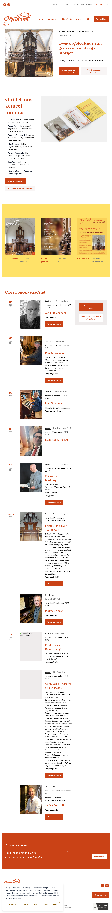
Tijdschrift (67, 19)
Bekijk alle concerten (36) (91, 307)
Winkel (79, 19)
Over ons (55, 4)
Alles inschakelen (50, 905)
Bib (87, 19)
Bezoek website (54, 324)
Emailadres (63, 852)
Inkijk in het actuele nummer (20, 188)
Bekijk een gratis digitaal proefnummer (94, 71)
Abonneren (52, 19)
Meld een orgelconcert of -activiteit (91, 317)
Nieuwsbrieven (78, 4)
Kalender (67, 4)
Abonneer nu (100, 895)
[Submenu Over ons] (60, 4)
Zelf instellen (13, 905)
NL (105, 4)
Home (40, 19)
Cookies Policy (66, 908)
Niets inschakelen (31, 905)
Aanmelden (101, 19)
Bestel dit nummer (16, 181)
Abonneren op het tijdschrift (68, 71)
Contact (89, 4)
